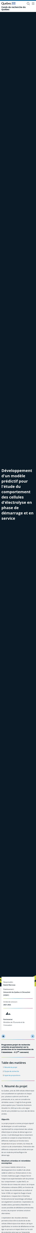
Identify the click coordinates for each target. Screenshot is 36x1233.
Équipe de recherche (11, 1071)
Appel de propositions (12, 1075)
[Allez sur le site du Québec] (8, 3)
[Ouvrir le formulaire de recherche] (28, 3)
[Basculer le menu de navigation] (33, 3)
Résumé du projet (10, 1067)
